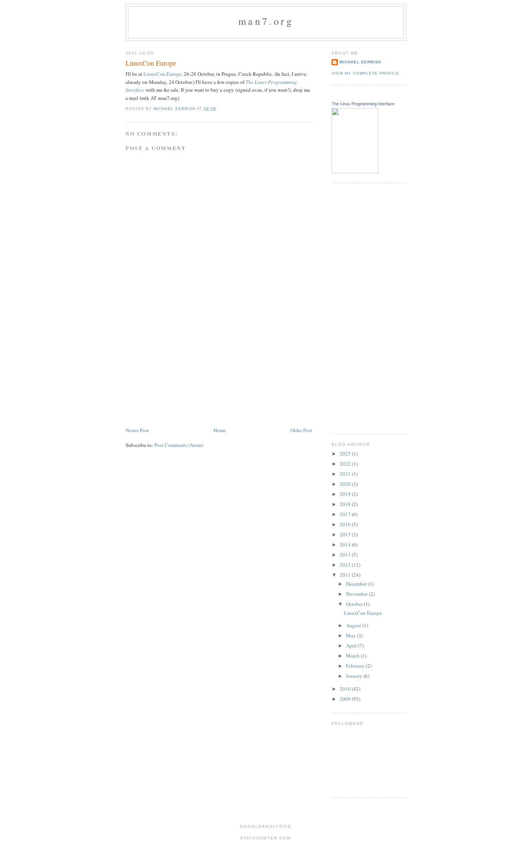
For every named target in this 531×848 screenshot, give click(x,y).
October (355, 603)
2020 (346, 483)
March (353, 655)
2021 (346, 473)
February (356, 665)
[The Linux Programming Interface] (355, 171)
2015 (346, 534)
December (357, 583)
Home (219, 430)
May (351, 635)
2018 (346, 504)
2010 (346, 688)
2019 (346, 493)
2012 (346, 564)
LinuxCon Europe (162, 73)
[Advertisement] (184, 371)
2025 (346, 453)
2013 (346, 554)
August (354, 625)
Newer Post (137, 430)
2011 (346, 574)
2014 (346, 544)
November (357, 593)
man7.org (265, 21)
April (352, 645)
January (354, 675)
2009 (346, 698)
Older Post (301, 430)
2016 (346, 524)
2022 (346, 463)
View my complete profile (365, 73)
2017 (346, 514)
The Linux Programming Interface (363, 103)
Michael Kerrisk (360, 62)
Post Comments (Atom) (178, 444)
